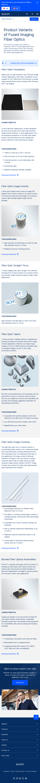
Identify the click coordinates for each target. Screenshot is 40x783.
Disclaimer (6, 771)
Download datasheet (8, 175)
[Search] (27, 14)
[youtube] (26, 778)
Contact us (34, 19)
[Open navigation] (37, 14)
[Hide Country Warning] (37, 3)
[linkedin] (20, 778)
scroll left (4, 63)
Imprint (13, 771)
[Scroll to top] (36, 717)
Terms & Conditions (31, 771)
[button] (20, 724)
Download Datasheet (8, 654)
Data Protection (20, 771)
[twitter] (23, 778)
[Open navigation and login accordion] (32, 14)
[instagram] (17, 778)
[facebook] (14, 778)
